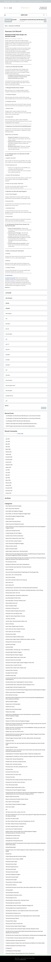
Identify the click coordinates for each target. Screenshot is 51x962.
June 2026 (8, 441)
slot (6, 318)
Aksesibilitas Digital (10, 518)
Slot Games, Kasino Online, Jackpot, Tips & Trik (15, 812)
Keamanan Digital (9, 647)
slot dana (8, 359)
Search (6, 405)
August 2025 (8, 467)
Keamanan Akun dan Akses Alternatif (13, 641)
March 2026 (8, 449)
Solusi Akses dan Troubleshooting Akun (14, 829)
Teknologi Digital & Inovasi (11, 897)
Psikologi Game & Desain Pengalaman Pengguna (16, 790)
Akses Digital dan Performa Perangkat (13, 506)
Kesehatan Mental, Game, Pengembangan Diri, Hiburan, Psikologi (19, 682)
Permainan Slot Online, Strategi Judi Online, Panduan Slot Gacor (19, 779)
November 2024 (9, 490)
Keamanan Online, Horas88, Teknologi (13, 665)
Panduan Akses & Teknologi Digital (13, 704)
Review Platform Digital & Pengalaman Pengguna (16, 804)
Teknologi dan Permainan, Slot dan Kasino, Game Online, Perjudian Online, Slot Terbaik (23, 887)
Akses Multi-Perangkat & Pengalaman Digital (15, 516)
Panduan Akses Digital (10, 711)
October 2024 (8, 493)
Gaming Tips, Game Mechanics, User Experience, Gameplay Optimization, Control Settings (24, 590)
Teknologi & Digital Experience (12, 866)
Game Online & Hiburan (10, 577)
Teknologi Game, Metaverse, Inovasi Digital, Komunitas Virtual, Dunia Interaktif (22, 910)
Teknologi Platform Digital (11, 921)
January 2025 (8, 485)
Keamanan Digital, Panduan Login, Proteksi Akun (16, 657)
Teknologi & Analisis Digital (11, 861)
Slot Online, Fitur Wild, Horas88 (12, 818)
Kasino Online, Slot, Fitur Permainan (13, 631)
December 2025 (9, 457)
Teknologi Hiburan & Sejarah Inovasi (13, 913)
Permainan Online (9, 769)
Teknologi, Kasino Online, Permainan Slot (14, 923)
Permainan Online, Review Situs (12, 771)
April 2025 (8, 477)
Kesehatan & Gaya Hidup (11, 675)
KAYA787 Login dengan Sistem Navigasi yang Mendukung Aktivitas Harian (31, 1)
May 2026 (8, 444)
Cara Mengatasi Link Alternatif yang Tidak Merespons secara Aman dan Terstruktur (23, 415)
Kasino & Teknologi (10, 623)
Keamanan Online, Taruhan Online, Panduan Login (16, 667)
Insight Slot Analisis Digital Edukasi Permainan (15, 616)
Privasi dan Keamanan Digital (12, 784)
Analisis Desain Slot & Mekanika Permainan (15, 524)
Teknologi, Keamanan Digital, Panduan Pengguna (16, 926)
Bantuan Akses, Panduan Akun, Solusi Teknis (15, 538)
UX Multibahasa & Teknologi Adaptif (13, 950)
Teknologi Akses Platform (11, 884)
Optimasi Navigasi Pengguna (12, 701)
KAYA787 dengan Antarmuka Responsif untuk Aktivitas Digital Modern (20, 426)
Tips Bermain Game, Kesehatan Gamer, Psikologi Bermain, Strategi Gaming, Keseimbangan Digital (26, 935)
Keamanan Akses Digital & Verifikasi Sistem (15, 636)
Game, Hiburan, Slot (10, 585)
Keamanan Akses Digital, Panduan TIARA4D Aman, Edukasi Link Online (20, 639)
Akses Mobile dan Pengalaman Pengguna (14, 511)
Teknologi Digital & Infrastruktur (12, 892)
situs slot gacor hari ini (10, 385)
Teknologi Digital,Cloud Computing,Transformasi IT (16, 908)
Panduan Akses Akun (10, 706)
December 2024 (9, 488)
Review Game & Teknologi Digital (12, 801)
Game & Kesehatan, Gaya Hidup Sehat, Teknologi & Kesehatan (18, 567)
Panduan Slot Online (10, 740)
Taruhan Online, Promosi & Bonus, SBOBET (14, 859)
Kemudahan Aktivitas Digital (11, 673)
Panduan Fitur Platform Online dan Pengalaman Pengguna (17, 721)
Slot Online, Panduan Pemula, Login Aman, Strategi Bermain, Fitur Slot (20, 821)
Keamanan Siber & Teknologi (12, 670)
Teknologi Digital (9, 890)
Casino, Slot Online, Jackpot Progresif (13, 541)
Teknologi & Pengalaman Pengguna (13, 874)
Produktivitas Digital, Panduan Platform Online (15, 787)
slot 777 (7, 344)
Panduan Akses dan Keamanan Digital (13, 709)
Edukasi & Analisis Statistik (11, 546)
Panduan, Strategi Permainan (12, 747)
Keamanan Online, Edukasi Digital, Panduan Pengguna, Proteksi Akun (20, 662)
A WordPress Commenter (11, 433)
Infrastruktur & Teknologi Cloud (12, 608)
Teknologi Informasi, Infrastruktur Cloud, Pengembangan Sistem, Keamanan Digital (23, 915)
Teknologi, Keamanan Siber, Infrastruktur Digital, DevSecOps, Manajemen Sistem (22, 928)
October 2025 (8, 462)
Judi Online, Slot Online (10, 618)
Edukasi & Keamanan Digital (11, 548)
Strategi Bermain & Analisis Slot (12, 838)
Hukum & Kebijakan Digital (11, 605)
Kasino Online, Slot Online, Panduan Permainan (15, 629)
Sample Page (24, 15)
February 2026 (8, 451)
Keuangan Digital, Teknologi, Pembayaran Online (16, 687)
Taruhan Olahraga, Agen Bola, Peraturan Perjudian (16, 856)
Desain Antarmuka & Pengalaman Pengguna (15, 543)
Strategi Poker (9, 853)
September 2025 (9, 464)
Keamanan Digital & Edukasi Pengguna (14, 652)
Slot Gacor (8, 323)
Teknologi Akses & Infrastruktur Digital (14, 882)
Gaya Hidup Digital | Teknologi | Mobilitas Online (16, 600)
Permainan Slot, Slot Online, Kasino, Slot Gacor (15, 782)
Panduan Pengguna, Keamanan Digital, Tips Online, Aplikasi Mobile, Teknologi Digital (23, 738)
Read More (7, 287)
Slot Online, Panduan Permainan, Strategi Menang (16, 823)
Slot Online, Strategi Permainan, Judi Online (15, 826)
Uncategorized (9, 948)
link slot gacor (9, 313)
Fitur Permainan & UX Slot (11, 561)
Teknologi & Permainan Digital (12, 877)
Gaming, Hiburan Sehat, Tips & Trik (13, 592)
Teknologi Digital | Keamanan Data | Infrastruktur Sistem (17, 900)
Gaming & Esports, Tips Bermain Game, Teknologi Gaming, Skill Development (22, 587)
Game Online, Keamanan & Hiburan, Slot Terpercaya (16, 579)
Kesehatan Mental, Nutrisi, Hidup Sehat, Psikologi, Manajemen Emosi (20, 684)
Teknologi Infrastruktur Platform (12, 918)
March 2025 (8, 480)
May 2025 (8, 475)
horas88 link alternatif (10, 278)
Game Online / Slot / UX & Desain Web (14, 574)
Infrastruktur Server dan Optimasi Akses (14, 613)
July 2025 (8, 469)
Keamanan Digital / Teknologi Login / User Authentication (18, 649)
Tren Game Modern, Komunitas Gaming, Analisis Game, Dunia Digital (20, 937)
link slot (7, 328)
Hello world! (20, 433)
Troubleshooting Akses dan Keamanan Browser (15, 940)
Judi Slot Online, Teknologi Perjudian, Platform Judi (16, 621)
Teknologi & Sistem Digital (11, 879)
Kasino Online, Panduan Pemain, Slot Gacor (15, 626)
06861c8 (8, 38)
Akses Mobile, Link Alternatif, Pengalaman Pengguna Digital (18, 513)
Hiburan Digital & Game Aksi (11, 603)
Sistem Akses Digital (10, 806)
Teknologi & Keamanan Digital (12, 872)
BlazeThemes (23, 959)
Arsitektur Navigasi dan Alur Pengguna (14, 533)
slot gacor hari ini (9, 395)
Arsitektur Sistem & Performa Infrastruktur (14, 535)
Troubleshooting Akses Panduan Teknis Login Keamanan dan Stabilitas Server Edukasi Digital (25, 943)
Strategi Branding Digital (11, 847)
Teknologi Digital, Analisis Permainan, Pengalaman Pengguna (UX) (19, 905)
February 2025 (8, 482)
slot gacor (8, 354)
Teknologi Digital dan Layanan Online (13, 903)
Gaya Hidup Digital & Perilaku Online (13, 598)
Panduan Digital (9, 718)
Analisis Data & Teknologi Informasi (13, 521)
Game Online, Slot (9, 582)
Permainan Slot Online (10, 777)
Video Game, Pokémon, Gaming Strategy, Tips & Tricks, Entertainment (20, 953)
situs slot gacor (9, 334)
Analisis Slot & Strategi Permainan (13, 530)
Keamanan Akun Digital (10, 644)
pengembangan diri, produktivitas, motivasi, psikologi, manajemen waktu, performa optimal (24, 756)
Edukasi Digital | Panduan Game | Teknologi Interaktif (17, 551)
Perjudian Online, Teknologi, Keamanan (14, 764)
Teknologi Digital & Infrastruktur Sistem (14, 895)
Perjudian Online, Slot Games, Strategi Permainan (16, 761)
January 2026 (8, 454)
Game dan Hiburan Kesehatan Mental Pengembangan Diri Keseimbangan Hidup (22, 572)
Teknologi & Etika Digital (11, 869)
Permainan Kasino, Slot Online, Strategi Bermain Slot (16, 766)
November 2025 (9, 459)
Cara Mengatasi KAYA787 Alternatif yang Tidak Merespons (18, 421)
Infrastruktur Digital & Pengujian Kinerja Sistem (15, 610)
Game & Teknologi (9, 569)
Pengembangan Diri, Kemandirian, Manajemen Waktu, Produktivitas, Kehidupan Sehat (23, 753)
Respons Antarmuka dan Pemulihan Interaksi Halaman (17, 799)
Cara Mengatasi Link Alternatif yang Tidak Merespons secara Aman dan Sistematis (31, 19)
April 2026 (8, 446)
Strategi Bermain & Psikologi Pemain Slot (14, 840)
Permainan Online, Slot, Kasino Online (13, 774)
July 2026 (8, 438)
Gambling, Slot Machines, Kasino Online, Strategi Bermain (17, 564)
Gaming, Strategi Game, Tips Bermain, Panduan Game (17, 595)
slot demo (8, 375)
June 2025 (8, 472)
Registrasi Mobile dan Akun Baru (12, 796)
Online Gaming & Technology (12, 695)
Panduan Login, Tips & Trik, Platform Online (15, 731)
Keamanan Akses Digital (11, 634)
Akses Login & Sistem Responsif (12, 508)
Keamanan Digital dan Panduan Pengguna (14, 654)
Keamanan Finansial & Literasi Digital (13, 660)
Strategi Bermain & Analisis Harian (13, 835)
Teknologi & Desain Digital (11, 864)
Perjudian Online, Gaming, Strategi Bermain (14, 759)
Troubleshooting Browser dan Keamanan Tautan (16, 945)
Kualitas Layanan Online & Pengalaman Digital (15, 692)
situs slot (8, 349)
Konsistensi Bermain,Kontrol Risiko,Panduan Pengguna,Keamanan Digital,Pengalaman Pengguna (25, 689)
